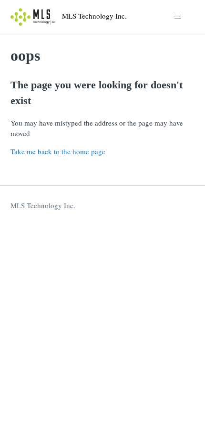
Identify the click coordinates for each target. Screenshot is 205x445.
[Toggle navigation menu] (178, 17)
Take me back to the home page (57, 151)
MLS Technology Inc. (42, 205)
